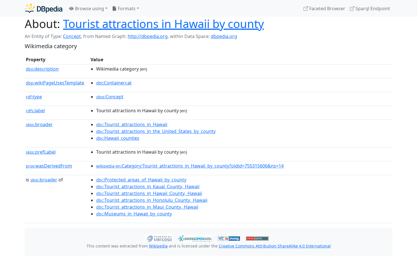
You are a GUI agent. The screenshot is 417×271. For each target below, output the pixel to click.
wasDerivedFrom (49, 166)
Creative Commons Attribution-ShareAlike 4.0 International (275, 246)
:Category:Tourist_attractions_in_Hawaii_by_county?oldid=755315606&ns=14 (190, 166)
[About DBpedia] (43, 8)
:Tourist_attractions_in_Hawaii (131, 124)
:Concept (109, 97)
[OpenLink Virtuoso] (159, 238)
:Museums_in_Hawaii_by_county (134, 214)
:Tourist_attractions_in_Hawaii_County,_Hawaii (149, 193)
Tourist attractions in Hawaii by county (163, 23)
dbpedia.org (224, 36)
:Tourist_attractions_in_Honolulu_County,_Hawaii (151, 200)
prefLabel (41, 152)
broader (39, 124)
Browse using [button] (89, 8)
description (42, 69)
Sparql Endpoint (372, 8)
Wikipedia (158, 246)
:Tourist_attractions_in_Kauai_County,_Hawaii (147, 186)
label (35, 110)
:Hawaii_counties (117, 138)
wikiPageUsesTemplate (55, 83)
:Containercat (114, 83)
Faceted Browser (326, 8)
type (34, 97)
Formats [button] (126, 8)
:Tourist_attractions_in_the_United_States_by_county (156, 131)
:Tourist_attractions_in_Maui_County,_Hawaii (147, 207)
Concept (72, 36)
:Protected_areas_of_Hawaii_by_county (141, 180)
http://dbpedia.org (148, 36)
